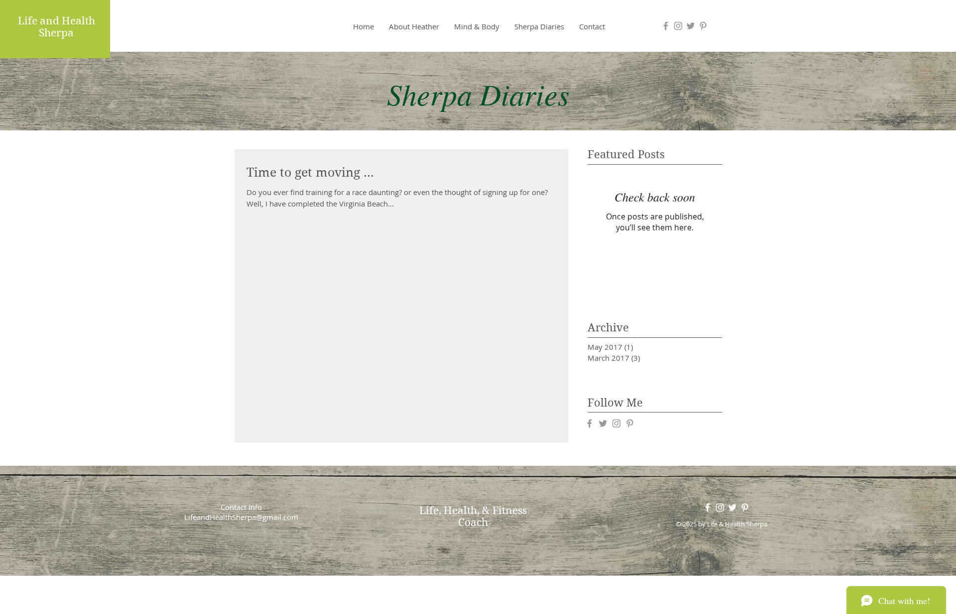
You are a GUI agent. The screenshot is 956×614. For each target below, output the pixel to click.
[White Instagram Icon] (720, 507)
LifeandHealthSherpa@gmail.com (241, 517)
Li (23, 21)
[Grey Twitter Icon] (690, 25)
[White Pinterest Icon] (744, 507)
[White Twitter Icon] (732, 507)
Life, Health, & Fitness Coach (473, 516)
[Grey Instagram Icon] (678, 25)
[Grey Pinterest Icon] (703, 25)
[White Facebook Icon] (707, 507)
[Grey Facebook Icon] (665, 25)
